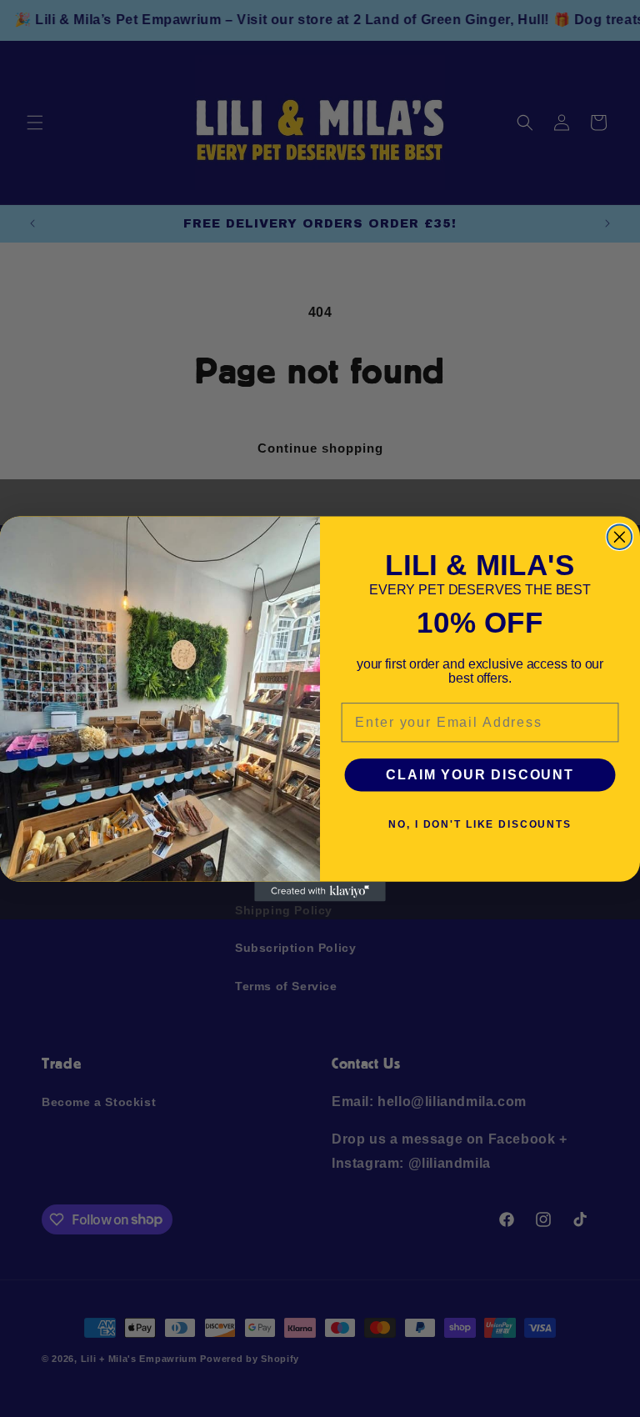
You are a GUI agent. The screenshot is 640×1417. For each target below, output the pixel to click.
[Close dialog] (620, 536)
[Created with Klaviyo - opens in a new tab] (320, 891)
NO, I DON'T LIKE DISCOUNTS (480, 824)
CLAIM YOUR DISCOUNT (479, 775)
